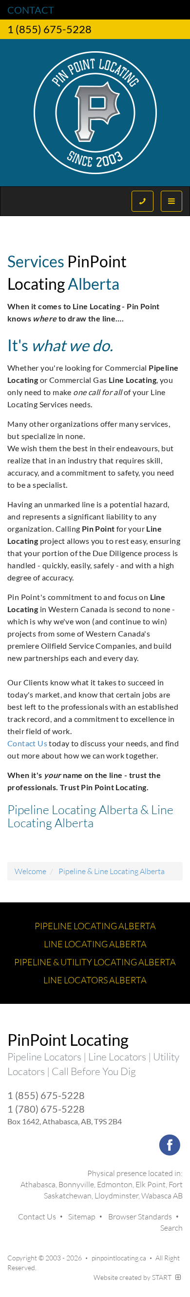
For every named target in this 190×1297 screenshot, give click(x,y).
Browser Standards (140, 1216)
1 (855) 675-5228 (49, 29)
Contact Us (27, 743)
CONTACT (30, 10)
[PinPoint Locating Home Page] (95, 112)
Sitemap (81, 1216)
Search (171, 1228)
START (162, 1277)
